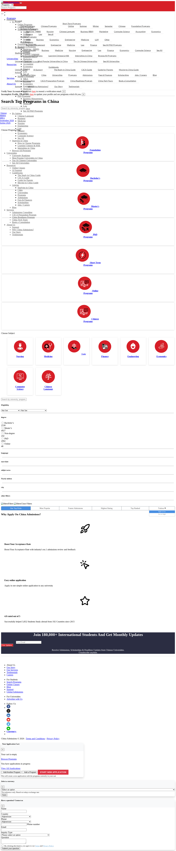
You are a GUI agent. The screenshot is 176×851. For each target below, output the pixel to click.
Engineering (23, 126)
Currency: (11, 731)
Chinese (122, 26)
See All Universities (20, 163)
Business (21, 118)
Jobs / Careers (24, 205)
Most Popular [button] (45, 508)
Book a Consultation (21, 222)
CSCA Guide (23, 178)
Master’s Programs (28, 37)
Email (3, 827)
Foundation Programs (140, 26)
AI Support (17, 170)
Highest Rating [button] (106, 508)
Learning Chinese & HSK (29, 145)
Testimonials (17, 234)
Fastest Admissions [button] (75, 508)
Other (107, 39)
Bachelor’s (9, 423)
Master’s (8, 428)
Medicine (27, 89)
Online (71, 26)
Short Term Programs (72, 23)
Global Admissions (15, 692)
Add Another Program (11, 772)
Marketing (103, 31)
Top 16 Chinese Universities (24, 160)
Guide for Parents (25, 180)
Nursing (21, 123)
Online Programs (27, 26)
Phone (4, 819)
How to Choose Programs (29, 143)
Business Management (33, 99)
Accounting (140, 31)
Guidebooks (17, 173)
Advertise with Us (14, 699)
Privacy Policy (53, 738)
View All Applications (10, 768)
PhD (6, 438)
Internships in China (26, 148)
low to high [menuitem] (162, 514)
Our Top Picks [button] (15, 508)
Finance (26, 108)
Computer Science (26, 136)
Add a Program (30, 772)
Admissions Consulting (22, 212)
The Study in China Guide (29, 175)
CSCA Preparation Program (24, 215)
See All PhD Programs (33, 111)
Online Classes (18, 168)
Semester (109, 26)
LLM (97, 39)
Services (10, 210)
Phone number (33, 824)
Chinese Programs (49, 26)
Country (4, 814)
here (34, 91)
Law (25, 106)
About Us (11, 225)
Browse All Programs (21, 150)
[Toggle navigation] (2, 13)
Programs (22, 195)
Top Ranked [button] (135, 508)
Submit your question (10, 848)
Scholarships (23, 202)
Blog (14, 207)
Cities (20, 190)
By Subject (17, 113)
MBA (28, 39)
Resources (11, 165)
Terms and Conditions (35, 738)
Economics (22, 133)
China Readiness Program (23, 217)
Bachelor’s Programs (29, 29)
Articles (15, 185)
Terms (37, 846)
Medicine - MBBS (33, 31)
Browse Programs (9, 759)
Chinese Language (26, 116)
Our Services (12, 670)
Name (3, 808)
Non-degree (9, 433)
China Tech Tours (20, 220)
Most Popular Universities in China (27, 158)
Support (15, 227)
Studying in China (20, 141)
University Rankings (21, 155)
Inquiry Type (6, 832)
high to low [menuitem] (162, 511)
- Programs (14, 12)
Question (5, 837)
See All (21, 138)
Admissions (23, 197)
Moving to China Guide (28, 183)
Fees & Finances (25, 200)
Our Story (16, 232)
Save (4, 795)
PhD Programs (24, 96)
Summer (83, 26)
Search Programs (14, 682)
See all (50, 34)
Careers (10, 675)
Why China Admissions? (23, 230)
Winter (96, 26)
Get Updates (7, 645)
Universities (12, 153)
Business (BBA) (87, 31)
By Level (18, 21)
